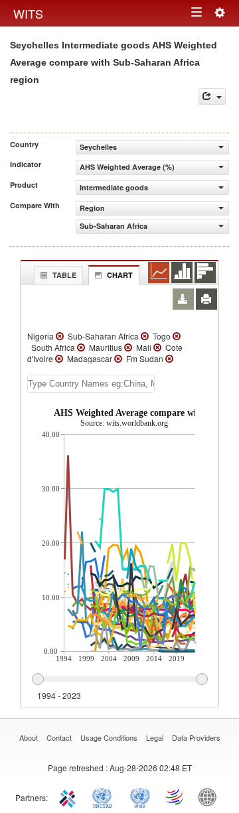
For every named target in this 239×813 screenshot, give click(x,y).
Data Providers (196, 737)
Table (64, 275)
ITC (69, 796)
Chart (120, 275)
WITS (28, 13)
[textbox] (91, 384)
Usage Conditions (108, 737)
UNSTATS (140, 796)
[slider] (119, 680)
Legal (154, 737)
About (28, 737)
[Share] (212, 96)
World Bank (210, 796)
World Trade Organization (175, 796)
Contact (59, 737)
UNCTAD (105, 796)
